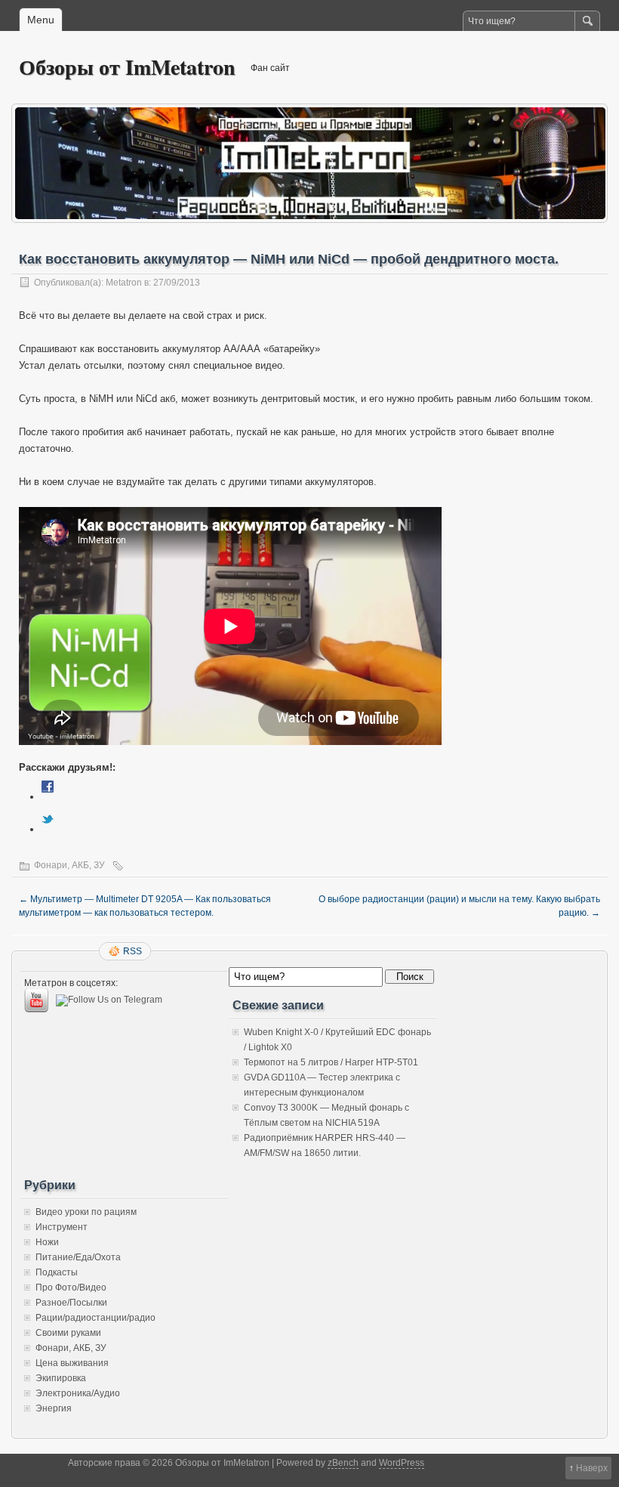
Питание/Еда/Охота (78, 1257)
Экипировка (60, 1378)
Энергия (53, 1408)
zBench (343, 1463)
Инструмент (61, 1227)
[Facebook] (48, 796)
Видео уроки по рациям (86, 1212)
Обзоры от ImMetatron (127, 66)
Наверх (592, 1468)
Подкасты (56, 1272)
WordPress (401, 1463)
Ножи (47, 1242)
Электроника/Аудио (77, 1393)
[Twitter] (48, 829)
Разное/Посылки (71, 1302)
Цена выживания (72, 1363)
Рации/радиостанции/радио (95, 1317)
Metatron (124, 282)
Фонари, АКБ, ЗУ (69, 865)
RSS (132, 951)
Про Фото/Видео (70, 1287)
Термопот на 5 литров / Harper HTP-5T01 (331, 1062)
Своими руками (68, 1333)
